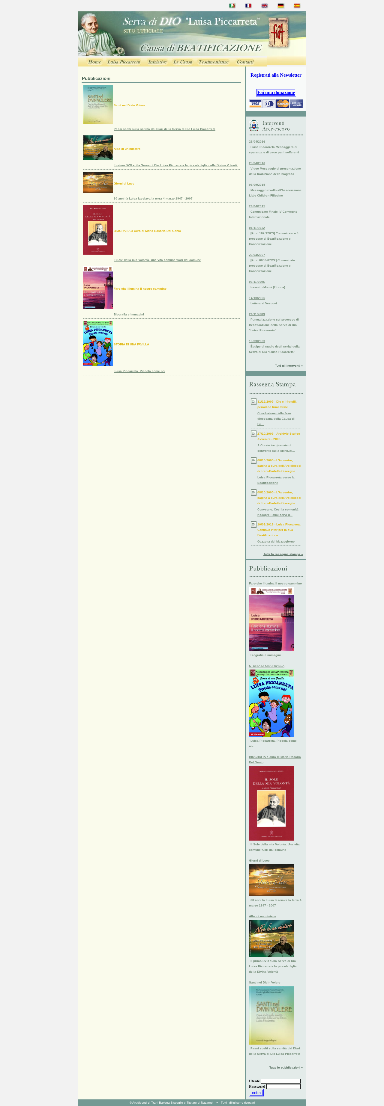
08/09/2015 (257, 184)
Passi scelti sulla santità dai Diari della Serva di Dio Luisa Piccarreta (164, 129)
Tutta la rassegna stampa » (283, 554)
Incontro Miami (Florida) (267, 287)
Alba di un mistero (127, 148)
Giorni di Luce (124, 183)
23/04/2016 (257, 141)
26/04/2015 (257, 206)
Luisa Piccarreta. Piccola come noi (139, 371)
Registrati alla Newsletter (276, 75)
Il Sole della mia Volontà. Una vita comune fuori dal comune (157, 260)
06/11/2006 (257, 281)
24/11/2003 (257, 314)
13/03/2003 (257, 341)
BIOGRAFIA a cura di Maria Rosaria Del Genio (147, 230)
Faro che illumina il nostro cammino (140, 288)
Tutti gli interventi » (289, 365)
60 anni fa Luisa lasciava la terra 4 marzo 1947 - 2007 (153, 198)
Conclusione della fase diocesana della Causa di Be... (276, 419)
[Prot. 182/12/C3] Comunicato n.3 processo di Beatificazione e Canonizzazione (273, 239)
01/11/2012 (257, 227)
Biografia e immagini (129, 314)
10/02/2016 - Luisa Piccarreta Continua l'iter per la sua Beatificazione (279, 530)
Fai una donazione (276, 92)
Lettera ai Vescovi (263, 303)
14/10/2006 (257, 298)
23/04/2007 (257, 254)
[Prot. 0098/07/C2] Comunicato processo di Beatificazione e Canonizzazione (272, 266)
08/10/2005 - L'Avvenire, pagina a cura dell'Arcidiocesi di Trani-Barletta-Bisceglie (279, 466)
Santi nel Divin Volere (129, 105)
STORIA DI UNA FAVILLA (131, 344)
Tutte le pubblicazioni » (286, 1067)
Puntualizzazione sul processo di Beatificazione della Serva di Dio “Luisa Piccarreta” (274, 325)
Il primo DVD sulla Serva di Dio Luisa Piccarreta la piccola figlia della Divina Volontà (176, 165)
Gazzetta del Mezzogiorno (276, 541)
